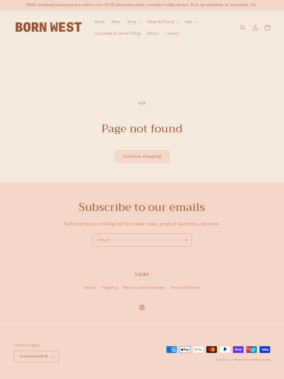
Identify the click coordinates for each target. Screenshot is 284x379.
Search (89, 287)
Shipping (110, 287)
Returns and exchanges (144, 287)
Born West (234, 360)
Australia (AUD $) (34, 356)
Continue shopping (142, 156)
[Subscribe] (185, 240)
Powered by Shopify (256, 360)
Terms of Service (186, 287)
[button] (134, 22)
